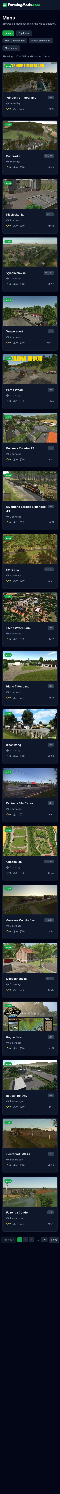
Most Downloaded (15, 40)
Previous (8, 1239)
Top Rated (24, 33)
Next (54, 1239)
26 (44, 1239)
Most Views (11, 48)
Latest (8, 33)
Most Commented (40, 40)
